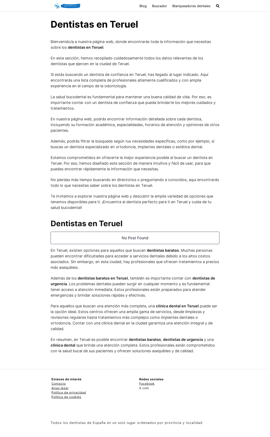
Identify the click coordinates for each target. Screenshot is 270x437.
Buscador (159, 6)
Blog (143, 6)
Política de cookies (66, 397)
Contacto (58, 383)
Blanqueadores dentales (191, 6)
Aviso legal (59, 388)
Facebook (147, 383)
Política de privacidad (68, 392)
